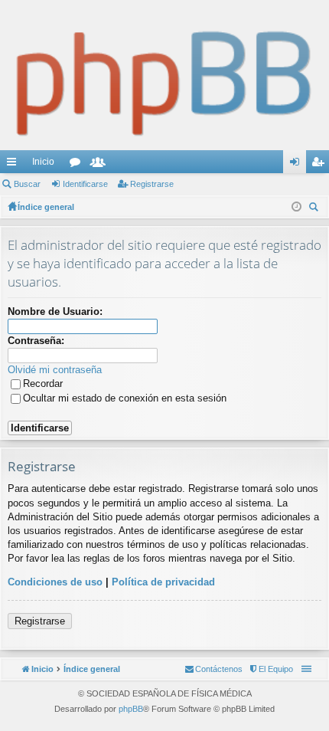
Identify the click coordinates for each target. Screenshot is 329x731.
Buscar (27, 183)
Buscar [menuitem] (315, 208)
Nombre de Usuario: (55, 311)
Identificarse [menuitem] (297, 164)
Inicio (43, 161)
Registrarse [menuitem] (320, 164)
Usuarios (101, 164)
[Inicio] (164, 75)
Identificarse (85, 183)
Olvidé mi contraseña (55, 369)
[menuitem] (270, 669)
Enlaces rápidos (14, 164)
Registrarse (152, 183)
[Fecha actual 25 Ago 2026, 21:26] (296, 206)
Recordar (43, 383)
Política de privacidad (163, 582)
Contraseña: (36, 340)
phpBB (131, 708)
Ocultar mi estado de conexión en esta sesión (124, 398)
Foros (78, 164)
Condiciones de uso (55, 582)
